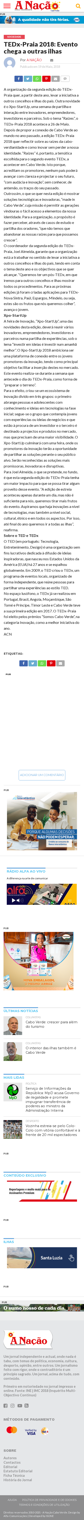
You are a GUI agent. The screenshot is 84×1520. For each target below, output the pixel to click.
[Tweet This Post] (28, 77)
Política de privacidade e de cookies (49, 1500)
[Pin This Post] (46, 77)
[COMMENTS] (64, 77)
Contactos (12, 1462)
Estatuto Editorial (18, 1471)
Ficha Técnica (14, 1475)
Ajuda (12, 1500)
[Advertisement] (42, 721)
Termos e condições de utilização (44, 1504)
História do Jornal (18, 1480)
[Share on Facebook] (18, 77)
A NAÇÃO (34, 60)
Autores (10, 1458)
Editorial (10, 1467)
